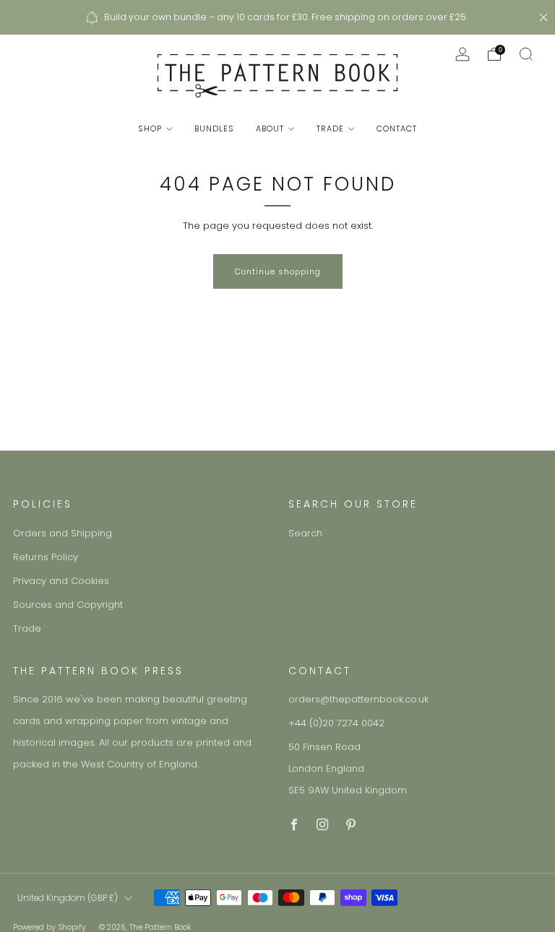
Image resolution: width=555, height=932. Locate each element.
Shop (150, 128)
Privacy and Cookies (61, 581)
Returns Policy (45, 557)
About (270, 128)
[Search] (526, 54)
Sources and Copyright (68, 604)
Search (305, 533)
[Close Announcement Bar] (543, 17)
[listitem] (277, 17)
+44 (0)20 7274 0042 (336, 723)
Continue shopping (278, 271)
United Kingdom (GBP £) (67, 898)
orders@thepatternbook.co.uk (358, 699)
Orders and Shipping (62, 533)
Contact (397, 128)
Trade (330, 128)
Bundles (214, 128)
